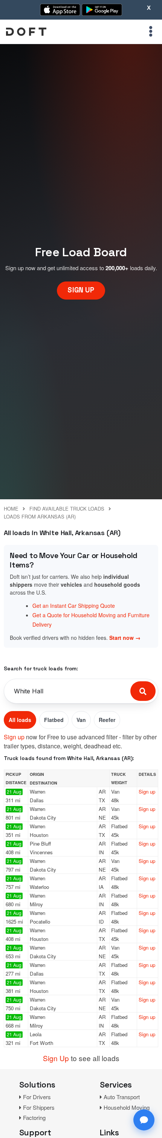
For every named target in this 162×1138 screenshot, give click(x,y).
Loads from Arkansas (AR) (40, 516)
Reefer (107, 719)
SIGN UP (80, 290)
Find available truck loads (66, 508)
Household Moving (127, 1107)
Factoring (34, 1117)
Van (81, 719)
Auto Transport (122, 1097)
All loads (20, 719)
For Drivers (37, 1097)
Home (11, 508)
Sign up (14, 737)
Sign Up (56, 1058)
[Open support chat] (143, 1119)
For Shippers (39, 1107)
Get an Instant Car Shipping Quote (73, 605)
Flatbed (54, 719)
